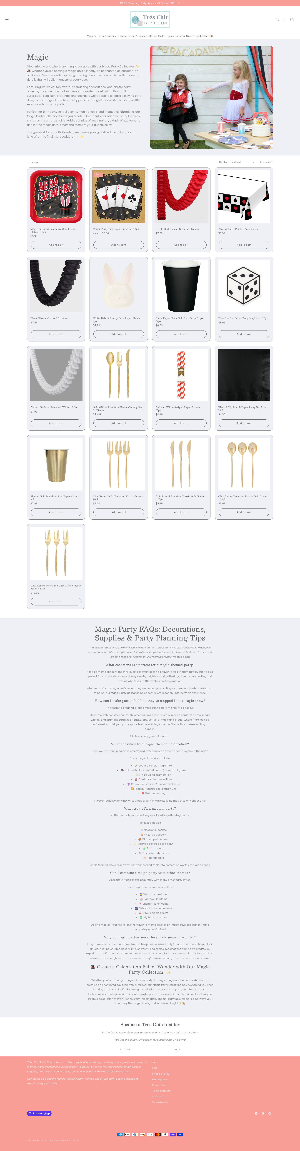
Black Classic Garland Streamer (49, 318)
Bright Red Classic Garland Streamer (178, 229)
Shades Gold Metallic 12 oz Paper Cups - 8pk (54, 498)
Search (156, 1062)
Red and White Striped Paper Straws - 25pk (179, 409)
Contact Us (158, 1096)
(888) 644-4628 (160, 1102)
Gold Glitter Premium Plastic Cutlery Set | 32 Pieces (118, 409)
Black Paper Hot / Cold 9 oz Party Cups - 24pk (180, 320)
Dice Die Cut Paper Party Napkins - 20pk (243, 318)
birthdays (49, 111)
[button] (6, 19)
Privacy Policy (160, 1085)
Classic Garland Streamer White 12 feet (54, 407)
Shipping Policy (160, 1074)
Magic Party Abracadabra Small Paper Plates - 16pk (53, 230)
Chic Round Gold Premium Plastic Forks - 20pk (118, 498)
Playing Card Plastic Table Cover (238, 229)
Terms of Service (161, 1091)
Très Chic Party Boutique (47, 1140)
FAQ (154, 1068)
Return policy (159, 1079)
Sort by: (223, 162)
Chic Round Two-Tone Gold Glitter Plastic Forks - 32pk (56, 587)
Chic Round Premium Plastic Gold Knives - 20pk (181, 498)
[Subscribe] (175, 1049)
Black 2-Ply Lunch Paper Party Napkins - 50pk (243, 409)
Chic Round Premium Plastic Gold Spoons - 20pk (243, 498)
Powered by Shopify (68, 1140)
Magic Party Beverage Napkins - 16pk (116, 229)
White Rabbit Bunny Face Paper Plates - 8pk (117, 320)
